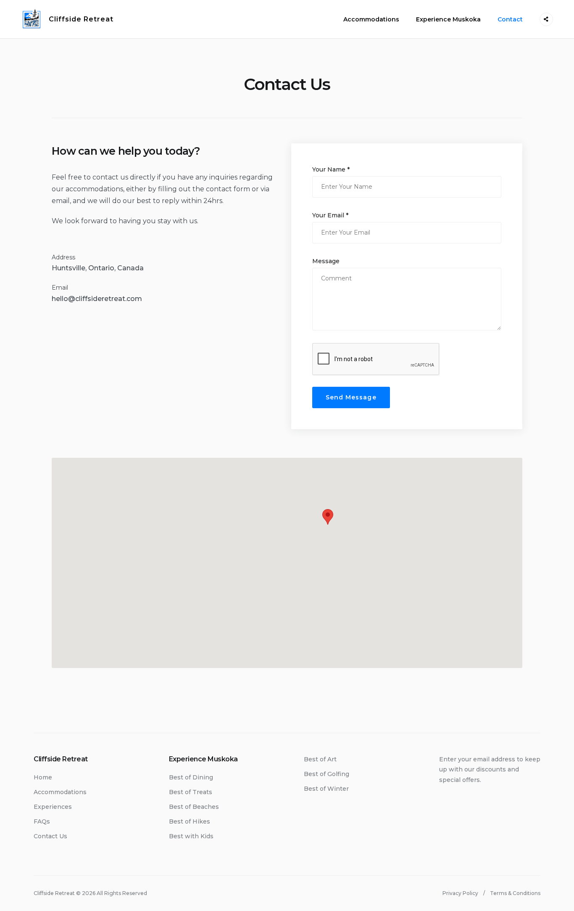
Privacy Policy (460, 893)
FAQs (42, 821)
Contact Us (50, 836)
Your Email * (330, 215)
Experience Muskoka (448, 19)
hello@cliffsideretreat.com (97, 299)
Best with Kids (191, 836)
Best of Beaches (194, 807)
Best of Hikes (189, 821)
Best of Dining (191, 777)
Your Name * (331, 169)
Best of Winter (326, 788)
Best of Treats (190, 792)
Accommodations (371, 19)
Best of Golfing (326, 774)
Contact (510, 19)
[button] (327, 517)
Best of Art (320, 759)
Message (326, 261)
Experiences (53, 807)
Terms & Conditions (515, 893)
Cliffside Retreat (81, 19)
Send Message (351, 397)
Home (43, 777)
